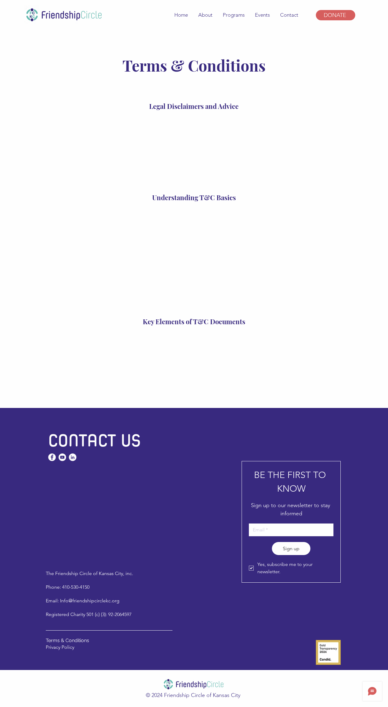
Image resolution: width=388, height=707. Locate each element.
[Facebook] (52, 457)
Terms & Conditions (67, 640)
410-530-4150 (75, 587)
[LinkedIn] (72, 457)
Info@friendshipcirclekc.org (89, 601)
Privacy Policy (60, 647)
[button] (233, 14)
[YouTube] (62, 457)
